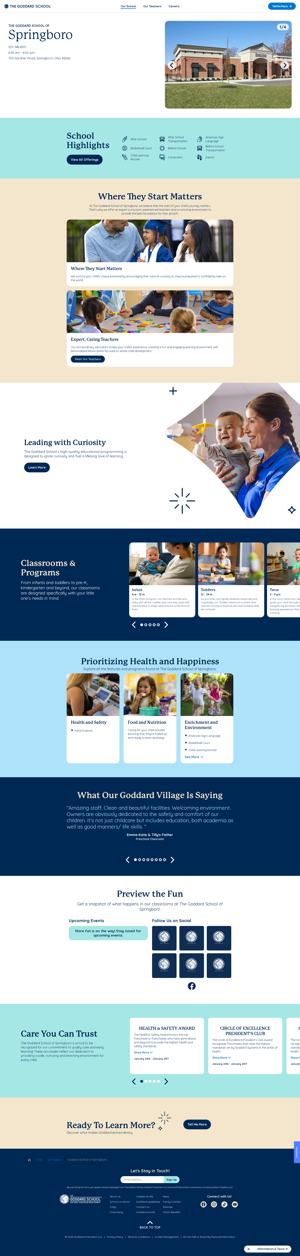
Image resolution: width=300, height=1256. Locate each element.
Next (285, 65)
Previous (172, 65)
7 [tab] (160, 859)
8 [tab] (164, 859)
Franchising (116, 1212)
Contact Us (142, 1207)
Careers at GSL (144, 1196)
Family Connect (172, 1201)
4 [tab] (154, 624)
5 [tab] (158, 624)
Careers (174, 6)
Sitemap (167, 1207)
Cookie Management (167, 1236)
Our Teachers (152, 6)
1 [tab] (141, 624)
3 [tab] (150, 624)
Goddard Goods (145, 1212)
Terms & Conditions (139, 1236)
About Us (115, 1196)
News (166, 1196)
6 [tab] (156, 859)
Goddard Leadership (148, 1201)
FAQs (113, 1207)
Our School (128, 6)
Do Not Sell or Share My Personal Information (209, 1236)
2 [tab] (145, 624)
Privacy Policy (115, 1236)
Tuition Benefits (171, 1212)
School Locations (120, 1201)
